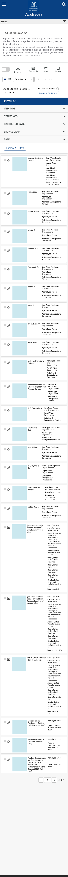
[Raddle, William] (19, 217)
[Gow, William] (19, 453)
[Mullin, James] (19, 513)
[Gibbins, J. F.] (19, 254)
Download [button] (18, 69)
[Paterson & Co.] (19, 273)
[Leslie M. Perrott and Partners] (19, 367)
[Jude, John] (19, 348)
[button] (33, 69)
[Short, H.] (19, 311)
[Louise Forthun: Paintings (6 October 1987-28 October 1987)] (19, 727)
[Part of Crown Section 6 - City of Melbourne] (19, 664)
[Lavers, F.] (19, 236)
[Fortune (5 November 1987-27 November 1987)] (19, 745)
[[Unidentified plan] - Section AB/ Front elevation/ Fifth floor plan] (19, 531)
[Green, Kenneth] (19, 330)
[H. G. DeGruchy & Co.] (19, 414)
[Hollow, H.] (19, 293)
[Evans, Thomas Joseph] (19, 493)
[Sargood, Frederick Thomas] (19, 164)
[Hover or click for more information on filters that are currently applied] (57, 88)
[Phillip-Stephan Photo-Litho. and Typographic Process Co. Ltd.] (19, 390)
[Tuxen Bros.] (19, 198)
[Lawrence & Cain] (19, 434)
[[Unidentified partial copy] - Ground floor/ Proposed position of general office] (19, 603)
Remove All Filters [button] (48, 93)
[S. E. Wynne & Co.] (19, 472)
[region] (34, 125)
